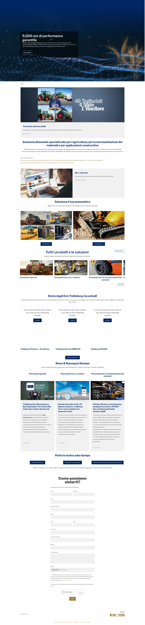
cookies (37, 320)
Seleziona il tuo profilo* (55, 537)
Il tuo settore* (53, 529)
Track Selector (98, 244)
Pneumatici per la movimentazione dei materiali (107, 462)
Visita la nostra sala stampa (66, 163)
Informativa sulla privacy (67, 580)
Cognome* (75, 491)
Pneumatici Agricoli (37, 462)
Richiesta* (52, 544)
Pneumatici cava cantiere (72, 462)
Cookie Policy (57, 622)
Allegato (52, 566)
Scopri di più (27, 52)
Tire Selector (46, 244)
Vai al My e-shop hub (80, 180)
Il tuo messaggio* (54, 552)
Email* (51, 498)
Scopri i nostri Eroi (72, 357)
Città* (51, 521)
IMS (71, 622)
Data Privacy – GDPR (85, 622)
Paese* (51, 514)
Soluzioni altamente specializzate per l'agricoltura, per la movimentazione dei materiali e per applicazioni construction (53, 160)
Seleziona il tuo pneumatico (95, 160)
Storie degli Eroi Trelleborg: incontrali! (31, 163)
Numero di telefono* (54, 506)
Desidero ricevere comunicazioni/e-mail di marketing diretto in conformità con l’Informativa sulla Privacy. (71, 585)
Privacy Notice (65, 622)
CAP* (74, 521)
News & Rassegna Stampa (50, 163)
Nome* (51, 491)
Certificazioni (76, 622)
